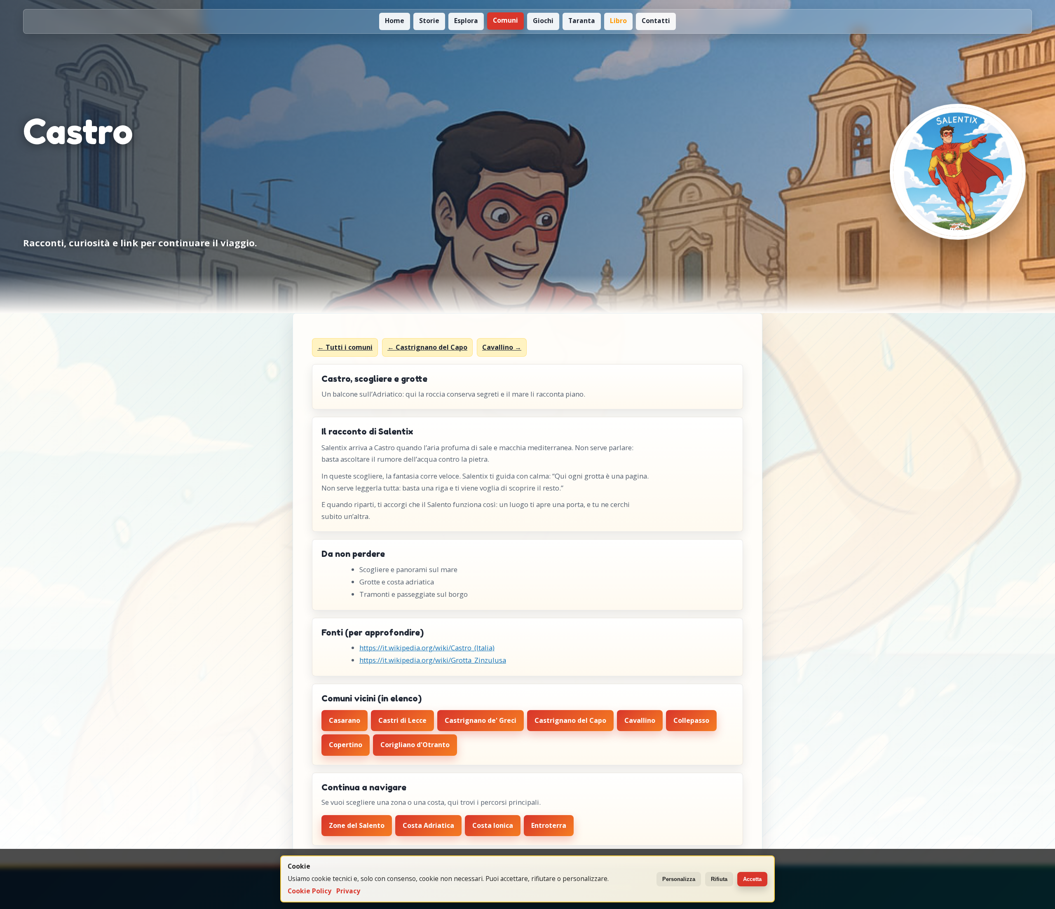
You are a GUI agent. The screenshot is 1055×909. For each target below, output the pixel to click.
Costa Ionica (492, 825)
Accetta (752, 879)
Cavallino (639, 720)
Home (394, 20)
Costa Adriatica (428, 825)
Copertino (345, 744)
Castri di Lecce (402, 720)
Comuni (505, 20)
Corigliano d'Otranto (415, 744)
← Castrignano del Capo (427, 347)
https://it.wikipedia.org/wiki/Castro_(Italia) (427, 647)
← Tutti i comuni (345, 347)
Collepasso (691, 720)
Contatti (656, 20)
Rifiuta (719, 879)
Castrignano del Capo (570, 720)
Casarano (344, 720)
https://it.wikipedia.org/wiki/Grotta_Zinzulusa (432, 660)
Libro (618, 20)
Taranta (581, 20)
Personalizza (678, 879)
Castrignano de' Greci (480, 720)
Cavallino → (501, 347)
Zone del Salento (356, 825)
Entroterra (548, 825)
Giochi (543, 20)
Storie (429, 20)
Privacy (348, 891)
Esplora (466, 20)
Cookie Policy (309, 891)
